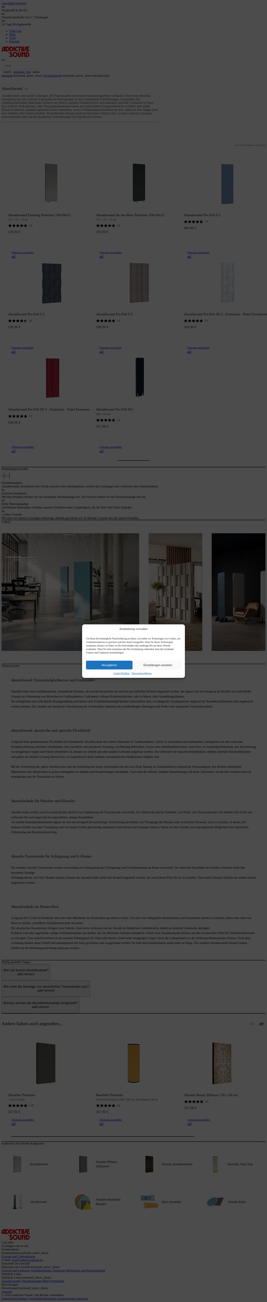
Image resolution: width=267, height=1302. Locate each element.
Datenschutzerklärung (142, 673)
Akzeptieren (109, 665)
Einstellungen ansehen (157, 665)
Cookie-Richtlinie (121, 673)
